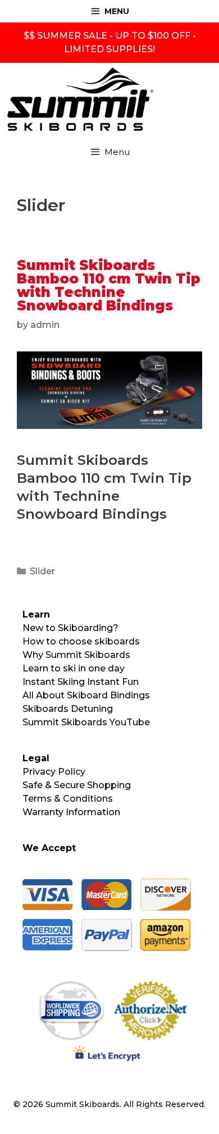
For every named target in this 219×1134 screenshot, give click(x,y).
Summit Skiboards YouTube (86, 722)
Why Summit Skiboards (76, 655)
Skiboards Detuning (67, 708)
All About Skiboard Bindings (86, 695)
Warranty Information (71, 812)
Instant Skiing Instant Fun (80, 681)
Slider (42, 571)
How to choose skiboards (81, 641)
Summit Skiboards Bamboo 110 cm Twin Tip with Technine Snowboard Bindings (108, 285)
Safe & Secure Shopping (76, 785)
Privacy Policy (53, 771)
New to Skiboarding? (70, 628)
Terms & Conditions (67, 798)
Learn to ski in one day (73, 668)
